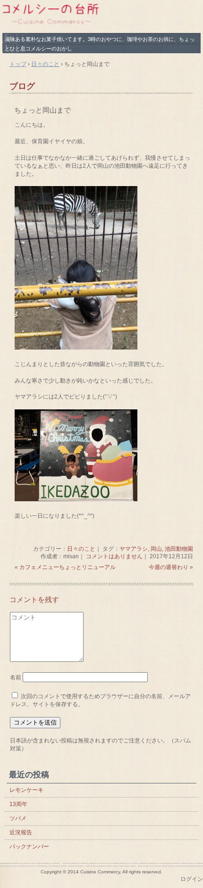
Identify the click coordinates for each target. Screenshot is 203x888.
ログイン (191, 879)
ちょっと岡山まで (42, 110)
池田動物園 (179, 549)
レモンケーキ (26, 790)
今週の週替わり (168, 567)
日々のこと (81, 549)
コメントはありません (114, 556)
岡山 (156, 549)
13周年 (18, 804)
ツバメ (17, 818)
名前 (15, 677)
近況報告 (20, 832)
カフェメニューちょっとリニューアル (67, 567)
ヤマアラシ (133, 549)
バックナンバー (29, 846)
